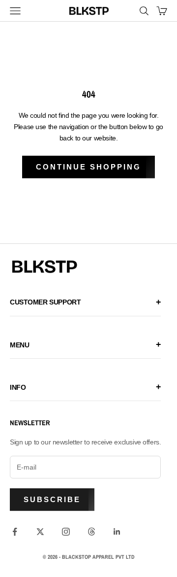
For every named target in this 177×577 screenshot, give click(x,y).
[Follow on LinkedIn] (117, 532)
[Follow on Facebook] (15, 532)
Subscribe (52, 499)
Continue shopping (88, 167)
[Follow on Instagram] (66, 532)
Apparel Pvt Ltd (113, 556)
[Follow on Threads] (91, 532)
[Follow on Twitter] (40, 532)
